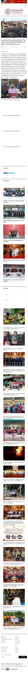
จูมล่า (2, 666)
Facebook (17, 648)
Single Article (4, 648)
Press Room (3, 641)
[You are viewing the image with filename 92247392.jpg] (15, 138)
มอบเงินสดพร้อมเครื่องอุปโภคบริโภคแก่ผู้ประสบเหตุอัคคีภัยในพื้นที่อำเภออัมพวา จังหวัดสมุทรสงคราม (13, 42)
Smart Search (17, 641)
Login (16, 636)
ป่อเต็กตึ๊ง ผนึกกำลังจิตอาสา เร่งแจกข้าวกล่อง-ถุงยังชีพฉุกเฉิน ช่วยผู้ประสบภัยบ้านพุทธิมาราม (13, 328)
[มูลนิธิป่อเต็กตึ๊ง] (14, 11)
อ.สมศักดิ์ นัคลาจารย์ (18, 664)
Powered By (12, 669)
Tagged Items (3, 650)
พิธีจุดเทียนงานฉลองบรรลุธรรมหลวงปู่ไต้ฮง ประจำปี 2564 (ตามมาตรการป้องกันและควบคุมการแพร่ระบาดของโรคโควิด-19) (14, 371)
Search (16, 639)
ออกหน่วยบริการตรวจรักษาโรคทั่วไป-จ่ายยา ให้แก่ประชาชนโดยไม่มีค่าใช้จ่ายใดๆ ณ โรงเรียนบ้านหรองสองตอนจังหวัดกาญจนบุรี (14, 418)
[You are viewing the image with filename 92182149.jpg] (15, 107)
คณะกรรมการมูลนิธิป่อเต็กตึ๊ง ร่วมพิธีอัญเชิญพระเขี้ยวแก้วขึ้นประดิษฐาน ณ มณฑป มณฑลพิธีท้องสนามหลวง (14, 480)
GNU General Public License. (20, 666)
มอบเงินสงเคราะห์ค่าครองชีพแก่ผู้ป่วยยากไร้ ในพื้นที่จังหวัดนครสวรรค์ (13, 607)
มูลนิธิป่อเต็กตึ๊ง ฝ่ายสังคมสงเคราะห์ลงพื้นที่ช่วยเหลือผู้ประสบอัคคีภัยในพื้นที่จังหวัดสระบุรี (13, 394)
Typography (3, 651)
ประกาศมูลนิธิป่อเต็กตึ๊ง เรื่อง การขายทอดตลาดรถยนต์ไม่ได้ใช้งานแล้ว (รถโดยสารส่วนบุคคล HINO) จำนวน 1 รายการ (14, 544)
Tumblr (16, 650)
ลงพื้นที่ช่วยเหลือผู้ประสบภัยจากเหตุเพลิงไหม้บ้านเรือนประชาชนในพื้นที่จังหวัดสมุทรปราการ (14, 443)
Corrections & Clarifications (6, 639)
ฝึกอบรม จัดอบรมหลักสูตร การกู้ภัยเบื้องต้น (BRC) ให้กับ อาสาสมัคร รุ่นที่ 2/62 (14, 463)
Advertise (3, 642)
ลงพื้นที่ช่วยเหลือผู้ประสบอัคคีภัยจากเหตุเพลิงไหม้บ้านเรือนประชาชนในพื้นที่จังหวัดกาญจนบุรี (13, 628)
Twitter (16, 647)
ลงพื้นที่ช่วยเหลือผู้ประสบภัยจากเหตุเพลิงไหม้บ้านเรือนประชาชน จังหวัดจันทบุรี (14, 502)
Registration (17, 637)
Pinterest (17, 651)
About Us (3, 636)
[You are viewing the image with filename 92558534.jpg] (15, 154)
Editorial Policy (4, 637)
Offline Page (17, 642)
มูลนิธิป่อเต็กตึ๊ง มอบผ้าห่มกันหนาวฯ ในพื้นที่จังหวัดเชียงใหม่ (13, 349)
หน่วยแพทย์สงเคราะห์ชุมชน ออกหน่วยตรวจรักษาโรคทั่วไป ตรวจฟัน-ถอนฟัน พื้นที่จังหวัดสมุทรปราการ (13, 563)
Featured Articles (4, 647)
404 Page (16, 644)
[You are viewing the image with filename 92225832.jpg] (15, 122)
